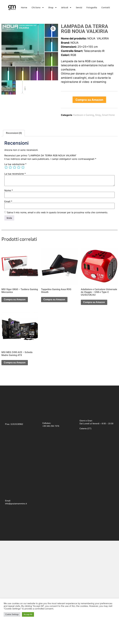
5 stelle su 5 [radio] (23, 167)
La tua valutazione (15, 164)
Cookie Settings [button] (12, 614)
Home (24, 7)
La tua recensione (15, 174)
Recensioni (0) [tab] (14, 133)
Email (8, 201)
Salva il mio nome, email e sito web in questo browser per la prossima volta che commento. (57, 212)
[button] (53, 28)
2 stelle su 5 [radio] (10, 167)
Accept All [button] (28, 614)
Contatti (105, 7)
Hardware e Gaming (83, 115)
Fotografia (91, 7)
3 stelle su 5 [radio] (14, 167)
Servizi (79, 7)
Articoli (64, 7)
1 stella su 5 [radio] (6, 167)
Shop (50, 7)
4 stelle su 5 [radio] (18, 167)
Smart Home (108, 115)
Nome (8, 190)
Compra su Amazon (89, 99)
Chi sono (35, 7)
